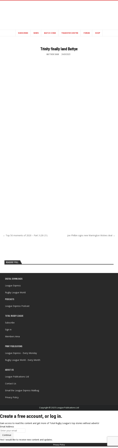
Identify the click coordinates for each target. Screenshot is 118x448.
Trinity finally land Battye (59, 49)
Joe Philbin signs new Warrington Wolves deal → (91, 235)
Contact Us (10, 383)
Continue (6, 435)
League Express (13, 285)
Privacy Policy (12, 397)
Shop (97, 33)
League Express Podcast (17, 306)
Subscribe (23, 33)
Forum (87, 33)
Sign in (8, 329)
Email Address (7, 426)
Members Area (12, 336)
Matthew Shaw (53, 54)
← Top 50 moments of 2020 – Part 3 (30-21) (25, 235)
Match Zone (50, 33)
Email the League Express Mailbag (22, 390)
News (36, 33)
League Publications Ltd (17, 376)
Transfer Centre (69, 33)
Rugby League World (15, 292)
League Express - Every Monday (21, 353)
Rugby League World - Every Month (22, 359)
